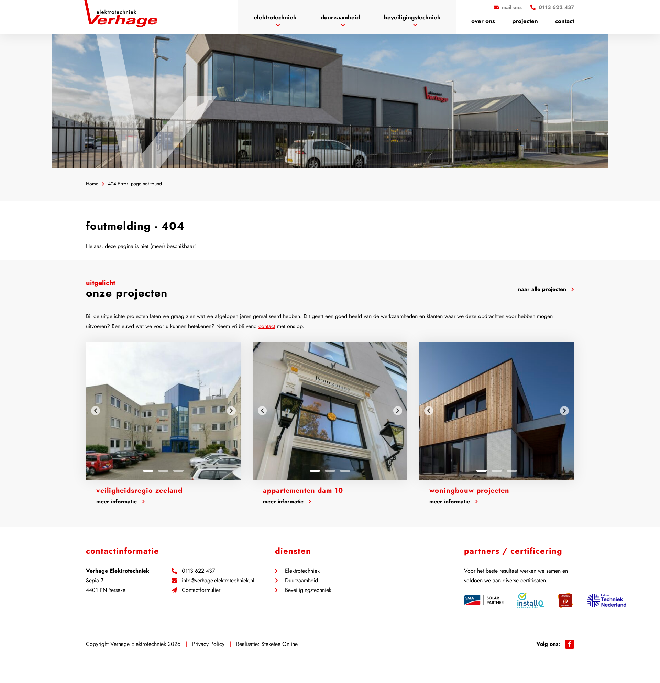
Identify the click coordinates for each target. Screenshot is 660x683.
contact (266, 326)
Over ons (483, 21)
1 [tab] (148, 471)
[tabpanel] (163, 411)
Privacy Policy (208, 644)
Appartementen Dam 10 (303, 491)
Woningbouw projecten (469, 491)
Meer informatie (116, 502)
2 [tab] (163, 471)
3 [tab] (178, 471)
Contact (564, 21)
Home (92, 183)
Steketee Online (279, 644)
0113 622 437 (198, 571)
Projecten (525, 21)
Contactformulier (201, 590)
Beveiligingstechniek (412, 17)
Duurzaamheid (340, 17)
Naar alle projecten (542, 289)
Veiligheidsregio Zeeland (139, 491)
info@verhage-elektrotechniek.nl (218, 580)
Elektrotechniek (275, 17)
